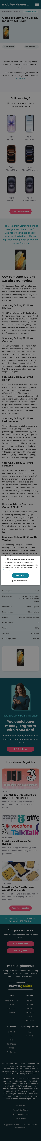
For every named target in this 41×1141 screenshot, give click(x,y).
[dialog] (20, 570)
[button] (20, 581)
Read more (6, 570)
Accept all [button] (20, 575)
